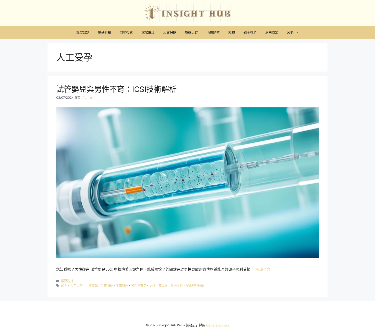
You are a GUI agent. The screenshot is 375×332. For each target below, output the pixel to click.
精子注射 (177, 285)
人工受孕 (76, 285)
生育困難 (107, 285)
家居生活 (148, 32)
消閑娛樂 (271, 32)
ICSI (64, 285)
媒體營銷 (82, 32)
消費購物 (213, 32)
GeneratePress (217, 325)
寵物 (231, 32)
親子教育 (250, 32)
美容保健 (169, 32)
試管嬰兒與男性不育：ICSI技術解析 (116, 89)
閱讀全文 (263, 269)
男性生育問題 (158, 285)
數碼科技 (104, 32)
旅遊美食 (191, 32)
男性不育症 (138, 285)
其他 (290, 32)
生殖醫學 (92, 285)
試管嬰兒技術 (195, 285)
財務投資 (126, 32)
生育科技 (122, 285)
